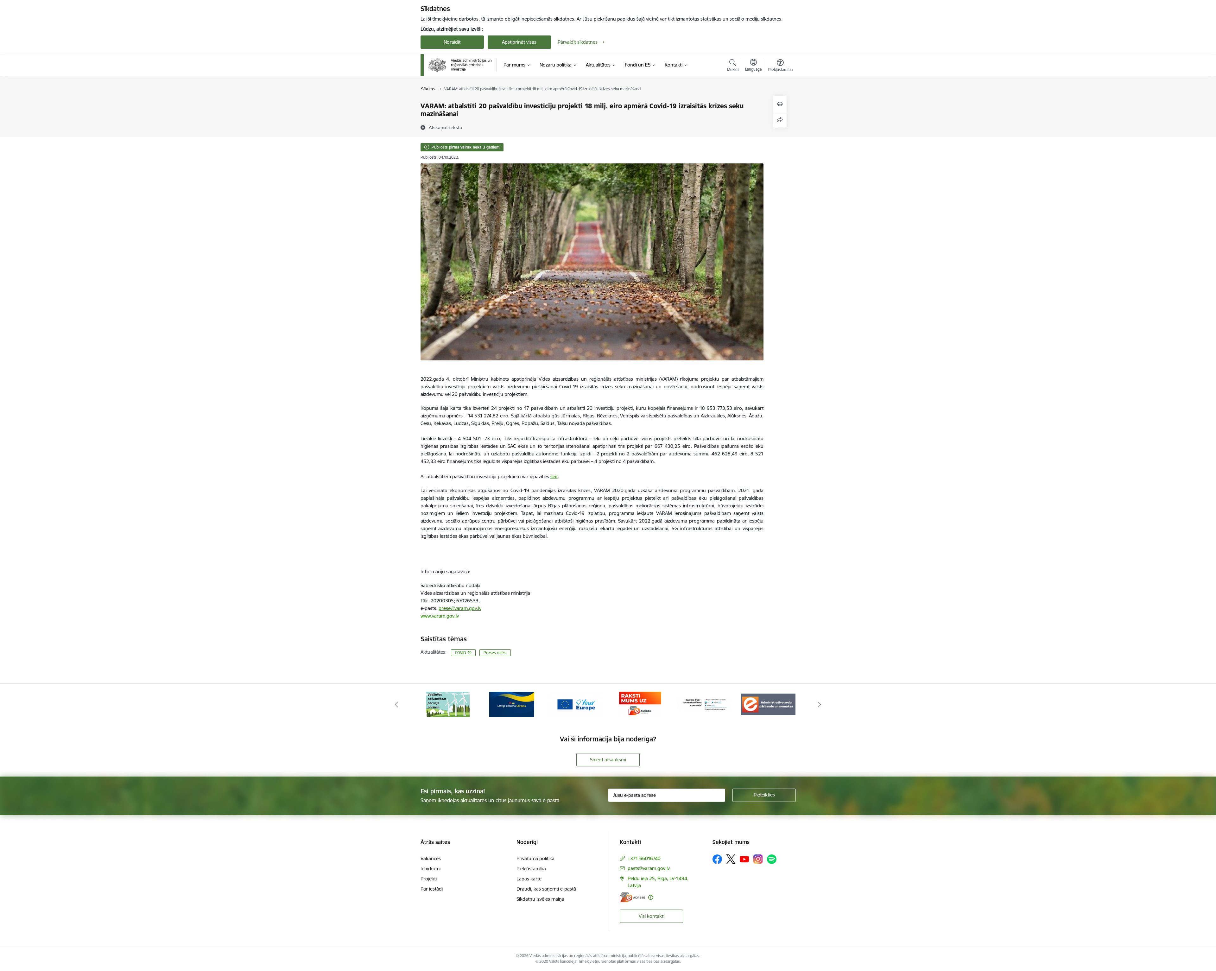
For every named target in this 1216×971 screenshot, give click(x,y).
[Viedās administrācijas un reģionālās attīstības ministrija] (460, 65)
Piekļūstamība (531, 869)
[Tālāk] (820, 704)
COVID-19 (463, 652)
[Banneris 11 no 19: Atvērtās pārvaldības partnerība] (768, 704)
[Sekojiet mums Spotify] (771, 859)
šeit (554, 476)
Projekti (429, 879)
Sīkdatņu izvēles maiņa (540, 899)
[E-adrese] (632, 897)
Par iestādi (432, 889)
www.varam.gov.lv (440, 616)
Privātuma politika (535, 858)
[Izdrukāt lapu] (780, 104)
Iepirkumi (430, 869)
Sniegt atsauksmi (608, 760)
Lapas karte (529, 879)
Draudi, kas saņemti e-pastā (546, 889)
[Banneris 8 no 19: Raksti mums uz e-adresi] (576, 704)
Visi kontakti (651, 916)
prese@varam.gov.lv (460, 608)
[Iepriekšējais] (396, 704)
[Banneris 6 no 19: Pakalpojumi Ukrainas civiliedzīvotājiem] (447, 704)
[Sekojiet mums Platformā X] (731, 859)
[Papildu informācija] (650, 897)
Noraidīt (452, 42)
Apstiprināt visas (519, 42)
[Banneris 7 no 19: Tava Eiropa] (511, 704)
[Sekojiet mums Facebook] (717, 859)
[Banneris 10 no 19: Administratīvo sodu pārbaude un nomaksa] (704, 704)
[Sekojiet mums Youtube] (744, 859)
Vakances (431, 858)
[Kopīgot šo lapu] (780, 120)
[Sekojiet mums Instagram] (758, 859)
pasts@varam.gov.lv (649, 868)
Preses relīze (495, 652)
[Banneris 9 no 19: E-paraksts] (640, 704)
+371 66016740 (644, 858)
